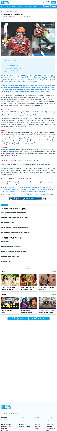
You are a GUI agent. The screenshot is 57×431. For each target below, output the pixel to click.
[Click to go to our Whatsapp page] (46, 6)
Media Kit (21, 424)
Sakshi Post (37, 426)
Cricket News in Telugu (6, 426)
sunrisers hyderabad (24, 205)
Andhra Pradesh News (6, 424)
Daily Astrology (50, 420)
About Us (21, 420)
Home (2, 11)
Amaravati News (5, 422)
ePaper (40, 2)
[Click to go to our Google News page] (55, 6)
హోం (5, 6)
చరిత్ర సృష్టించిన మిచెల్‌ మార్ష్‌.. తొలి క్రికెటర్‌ (28, 246)
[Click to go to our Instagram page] (50, 6)
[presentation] (3, 280)
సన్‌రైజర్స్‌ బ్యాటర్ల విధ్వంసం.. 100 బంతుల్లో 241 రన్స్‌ (27, 251)
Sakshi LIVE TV (38, 422)
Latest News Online (51, 422)
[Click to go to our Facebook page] (43, 6)
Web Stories (49, 426)
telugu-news (9, 11)
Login (53, 2)
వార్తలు (8, 6)
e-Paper (36, 428)
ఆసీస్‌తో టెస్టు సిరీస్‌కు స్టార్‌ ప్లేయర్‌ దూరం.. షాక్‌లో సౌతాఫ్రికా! (28, 217)
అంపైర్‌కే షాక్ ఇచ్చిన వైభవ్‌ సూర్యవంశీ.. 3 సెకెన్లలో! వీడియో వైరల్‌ (25, 232)
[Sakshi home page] (6, 407)
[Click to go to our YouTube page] (53, 6)
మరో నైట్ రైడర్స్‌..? (28, 241)
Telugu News (50, 424)
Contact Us (21, 422)
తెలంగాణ (20, 6)
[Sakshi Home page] (5, 2)
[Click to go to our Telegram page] (14, 413)
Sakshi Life (37, 424)
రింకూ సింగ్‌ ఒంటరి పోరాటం (28, 222)
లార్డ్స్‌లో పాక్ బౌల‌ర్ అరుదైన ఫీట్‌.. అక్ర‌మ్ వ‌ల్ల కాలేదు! (27, 212)
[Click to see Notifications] (44, 2)
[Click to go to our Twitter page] (48, 6)
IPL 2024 (13, 205)
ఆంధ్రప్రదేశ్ (14, 6)
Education (37, 420)
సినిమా (25, 6)
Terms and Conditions (24, 426)
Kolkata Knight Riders (46, 205)
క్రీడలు (30, 6)
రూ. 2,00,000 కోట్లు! (26, 261)
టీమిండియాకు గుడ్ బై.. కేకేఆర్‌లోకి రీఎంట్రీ (27, 256)
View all (54, 271)
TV (48, 2)
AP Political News (5, 420)
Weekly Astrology (51, 428)
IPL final (35, 205)
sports (15, 11)
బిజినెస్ (35, 6)
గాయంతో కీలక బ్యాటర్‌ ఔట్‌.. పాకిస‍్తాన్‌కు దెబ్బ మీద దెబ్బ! (28, 227)
